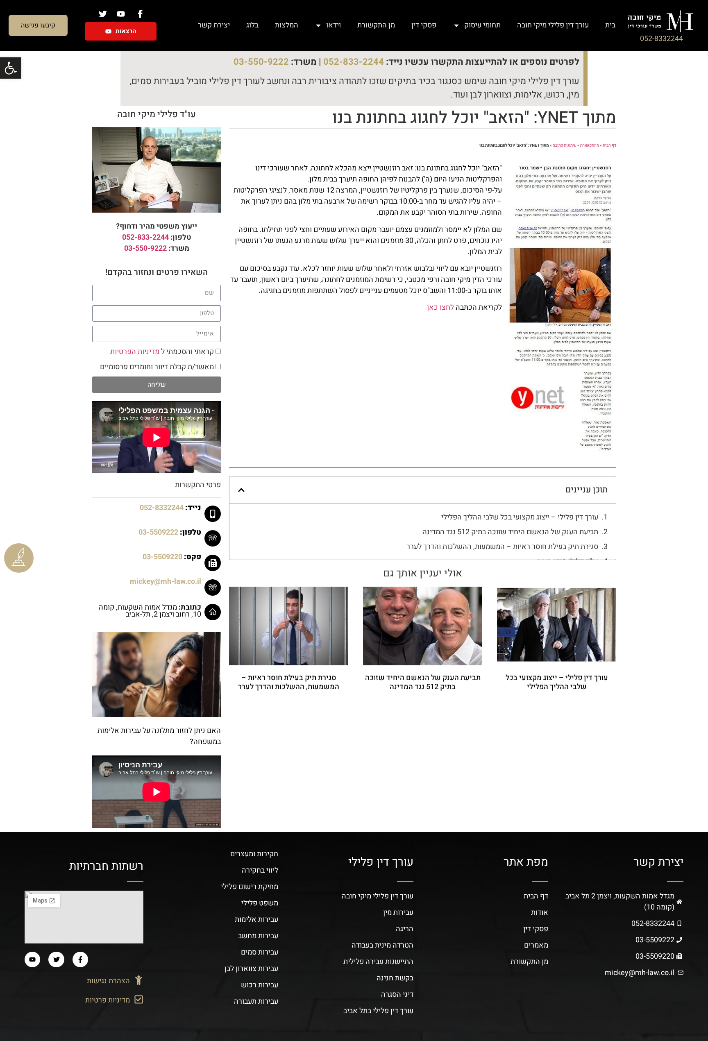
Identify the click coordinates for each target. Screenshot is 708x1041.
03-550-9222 (261, 61)
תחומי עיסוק (482, 25)
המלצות (286, 25)
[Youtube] (32, 959)
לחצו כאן (440, 307)
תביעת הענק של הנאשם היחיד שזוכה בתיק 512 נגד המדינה (510, 532)
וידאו (333, 25)
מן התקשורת (376, 25)
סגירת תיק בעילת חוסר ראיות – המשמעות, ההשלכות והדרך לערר (502, 546)
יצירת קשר (214, 25)
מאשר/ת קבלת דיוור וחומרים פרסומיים (157, 366)
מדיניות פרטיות (107, 1000)
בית (610, 25)
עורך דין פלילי (380, 862)
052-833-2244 (353, 61)
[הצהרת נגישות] (138, 980)
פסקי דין (423, 25)
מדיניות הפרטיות (134, 351)
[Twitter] (56, 959)
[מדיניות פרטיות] (138, 999)
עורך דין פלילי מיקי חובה (553, 25)
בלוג (252, 25)
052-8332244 (661, 38)
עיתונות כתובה (564, 145)
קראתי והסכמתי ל (162, 351)
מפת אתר (526, 862)
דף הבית (609, 145)
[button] (241, 490)
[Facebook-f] (80, 959)
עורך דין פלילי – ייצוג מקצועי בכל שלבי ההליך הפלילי (519, 517)
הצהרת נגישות (108, 981)
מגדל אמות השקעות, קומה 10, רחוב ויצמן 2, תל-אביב (150, 611)
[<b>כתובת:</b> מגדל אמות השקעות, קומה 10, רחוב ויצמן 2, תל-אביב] (212, 612)
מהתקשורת (589, 145)
